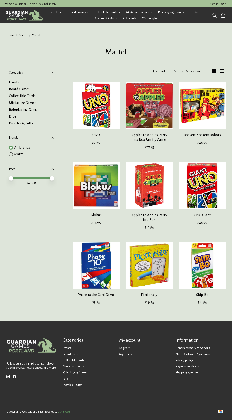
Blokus (96, 215)
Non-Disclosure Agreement (193, 354)
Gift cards (129, 18)
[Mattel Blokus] (96, 185)
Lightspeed (64, 411)
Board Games (19, 89)
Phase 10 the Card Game (96, 295)
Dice (12, 116)
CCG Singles (150, 18)
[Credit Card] (220, 412)
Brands (23, 35)
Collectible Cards (22, 96)
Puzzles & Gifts (21, 123)
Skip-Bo (202, 295)
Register (124, 348)
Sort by (178, 71)
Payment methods (187, 366)
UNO (96, 135)
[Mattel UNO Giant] (202, 185)
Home (10, 35)
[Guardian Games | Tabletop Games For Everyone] (24, 15)
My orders (125, 354)
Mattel (19, 154)
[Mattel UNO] (96, 105)
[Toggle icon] (214, 15)
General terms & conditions (193, 348)
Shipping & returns (187, 372)
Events (14, 82)
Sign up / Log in (218, 3)
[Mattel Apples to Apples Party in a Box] (149, 185)
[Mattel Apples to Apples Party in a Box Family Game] (149, 105)
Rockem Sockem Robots (202, 135)
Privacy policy (184, 360)
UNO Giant (202, 215)
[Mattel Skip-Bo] (202, 265)
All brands (22, 147)
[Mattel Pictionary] (149, 265)
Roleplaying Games (24, 110)
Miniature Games (22, 103)
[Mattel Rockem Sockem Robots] (202, 105)
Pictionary (149, 295)
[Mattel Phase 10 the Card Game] (96, 265)
